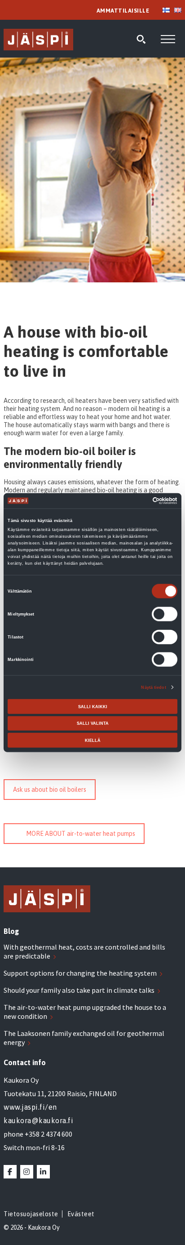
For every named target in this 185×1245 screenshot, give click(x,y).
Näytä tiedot (153, 687)
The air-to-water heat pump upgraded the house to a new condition (85, 1012)
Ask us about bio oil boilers (49, 789)
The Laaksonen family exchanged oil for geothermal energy (84, 1038)
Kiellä (93, 740)
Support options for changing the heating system (80, 972)
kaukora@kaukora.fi (38, 1120)
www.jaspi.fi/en (30, 1107)
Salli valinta (93, 723)
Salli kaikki (92, 706)
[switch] (164, 614)
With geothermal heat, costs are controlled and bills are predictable (84, 951)
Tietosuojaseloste (31, 1214)
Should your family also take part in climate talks (79, 990)
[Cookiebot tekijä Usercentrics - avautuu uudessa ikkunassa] (138, 500)
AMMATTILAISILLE (123, 10)
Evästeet (81, 1214)
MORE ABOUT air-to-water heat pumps (80, 833)
